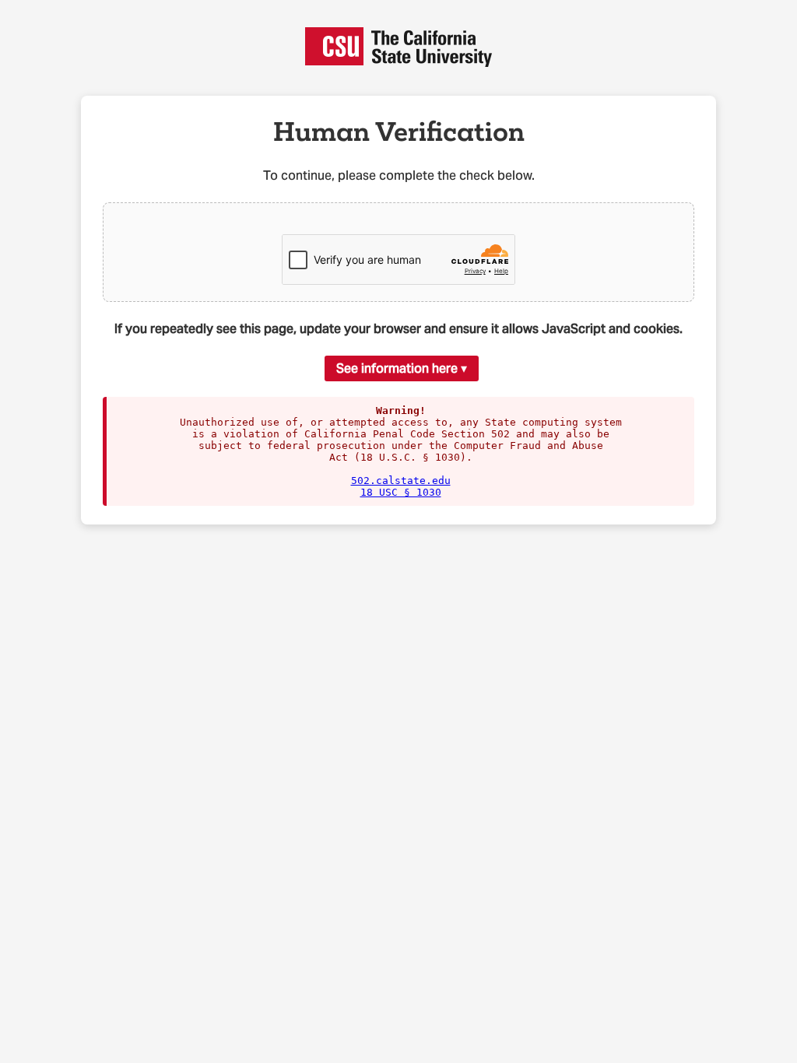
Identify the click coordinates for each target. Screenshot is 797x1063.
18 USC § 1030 (400, 492)
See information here (397, 368)
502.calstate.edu (401, 480)
